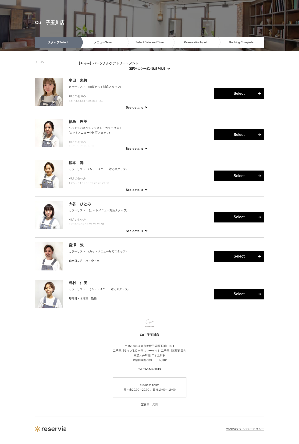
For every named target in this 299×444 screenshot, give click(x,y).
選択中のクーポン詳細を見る (147, 68)
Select (239, 93)
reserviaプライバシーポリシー (245, 429)
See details (134, 107)
